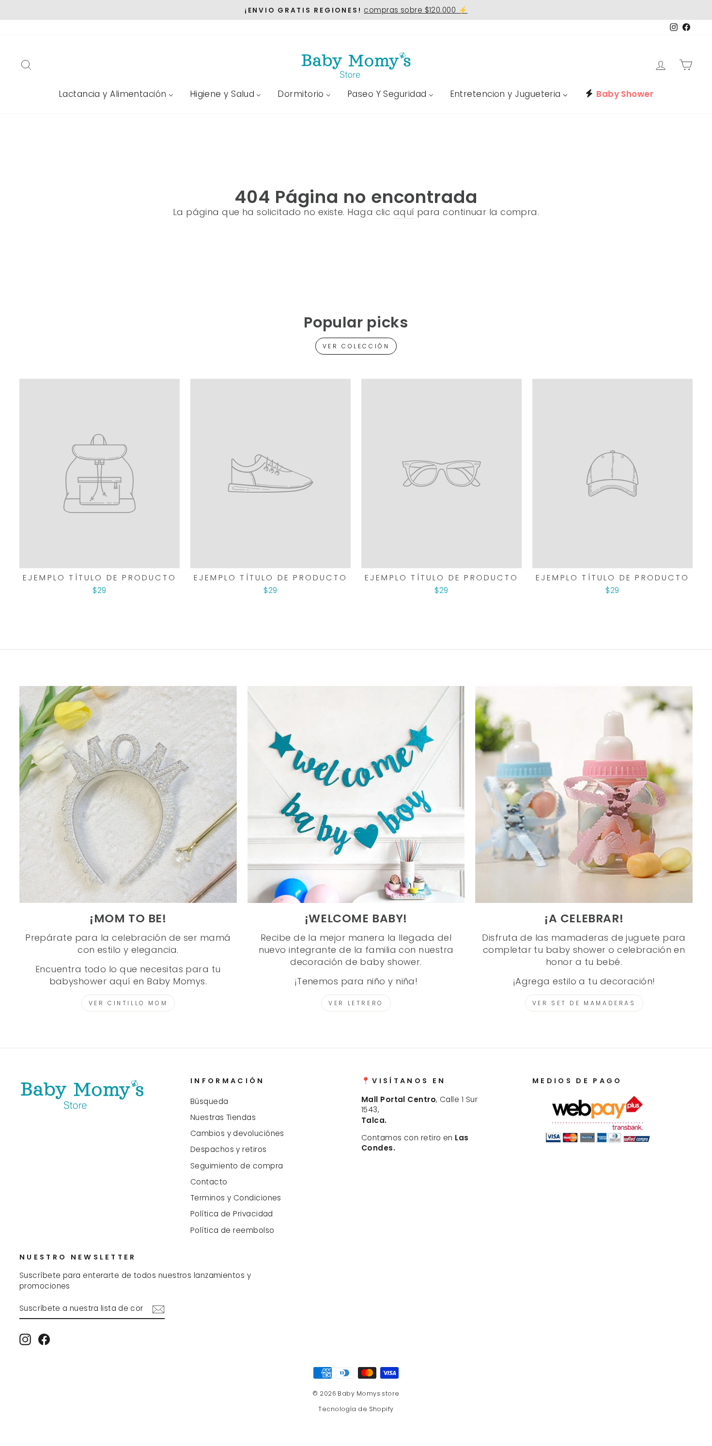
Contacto (209, 1182)
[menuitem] (116, 94)
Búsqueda (209, 1101)
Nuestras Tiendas (223, 1117)
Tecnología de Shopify (355, 1409)
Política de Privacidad (231, 1214)
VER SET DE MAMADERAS (584, 1003)
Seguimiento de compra (236, 1166)
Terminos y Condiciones (235, 1198)
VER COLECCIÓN (356, 346)
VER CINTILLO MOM (128, 1003)
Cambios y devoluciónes (237, 1133)
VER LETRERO (356, 1003)
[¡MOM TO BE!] (128, 794)
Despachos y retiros (228, 1149)
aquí (404, 212)
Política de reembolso (232, 1230)
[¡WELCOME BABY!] (356, 794)
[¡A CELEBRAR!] (584, 794)
